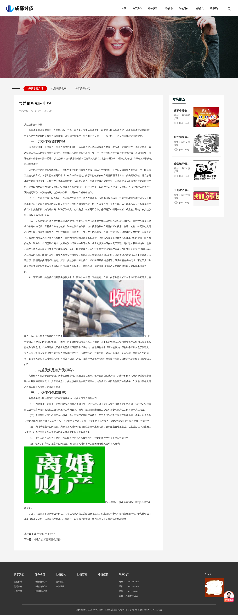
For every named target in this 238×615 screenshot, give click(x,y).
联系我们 (214, 8)
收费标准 (18, 581)
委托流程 (18, 586)
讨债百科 (183, 8)
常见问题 (18, 591)
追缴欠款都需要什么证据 (42, 539)
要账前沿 (60, 581)
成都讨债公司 (35, 88)
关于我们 (137, 8)
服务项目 (152, 8)
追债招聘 (199, 8)
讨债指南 (168, 8)
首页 (124, 8)
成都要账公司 (82, 88)
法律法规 (60, 586)
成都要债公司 (59, 88)
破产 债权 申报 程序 (39, 534)
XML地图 (157, 610)
